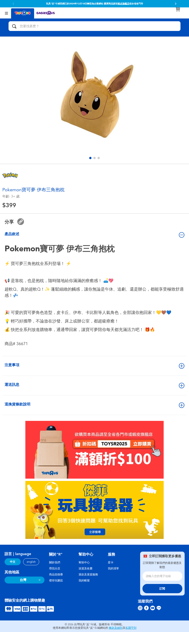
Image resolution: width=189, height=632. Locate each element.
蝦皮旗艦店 (123, 3)
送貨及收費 (85, 568)
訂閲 (162, 588)
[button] (175, 4)
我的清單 (113, 568)
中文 (12, 561)
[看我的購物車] (177, 9)
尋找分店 (54, 568)
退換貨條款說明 (17, 404)
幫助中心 (84, 562)
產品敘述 (12, 234)
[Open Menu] (6, 13)
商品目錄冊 (56, 574)
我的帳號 (84, 580)
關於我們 (54, 562)
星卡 (110, 562)
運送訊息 (12, 384)
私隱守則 (130, 627)
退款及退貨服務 (88, 574)
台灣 (23, 580)
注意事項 (12, 365)
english (31, 561)
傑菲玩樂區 (56, 580)
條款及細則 (116, 627)
